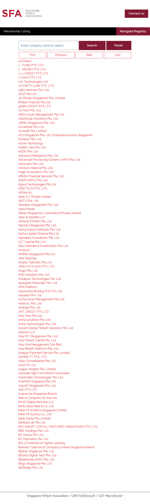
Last (118, 55)
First (32, 55)
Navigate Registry (133, 31)
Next (89, 55)
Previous (61, 55)
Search (92, 45)
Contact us (136, 13)
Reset (119, 45)
